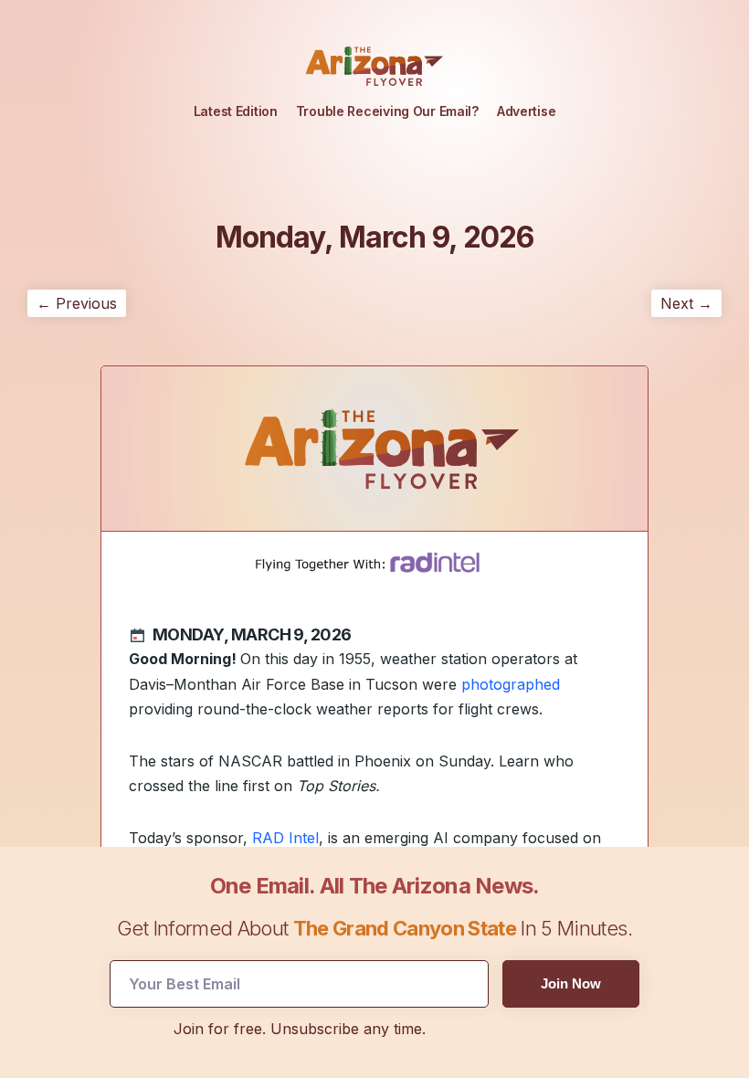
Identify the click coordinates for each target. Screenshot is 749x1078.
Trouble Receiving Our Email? (387, 111)
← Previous (77, 303)
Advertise (526, 111)
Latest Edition (236, 111)
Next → (686, 303)
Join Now (571, 983)
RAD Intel (285, 838)
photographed (510, 684)
